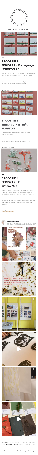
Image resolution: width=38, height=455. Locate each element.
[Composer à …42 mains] (19, 349)
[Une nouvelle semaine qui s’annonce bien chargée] (19, 279)
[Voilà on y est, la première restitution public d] (19, 314)
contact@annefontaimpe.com (13, 444)
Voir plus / (8, 90)
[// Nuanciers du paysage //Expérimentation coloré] (19, 419)
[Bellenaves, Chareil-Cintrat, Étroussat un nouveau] (19, 384)
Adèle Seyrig (30, 451)
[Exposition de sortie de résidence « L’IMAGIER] (19, 244)
